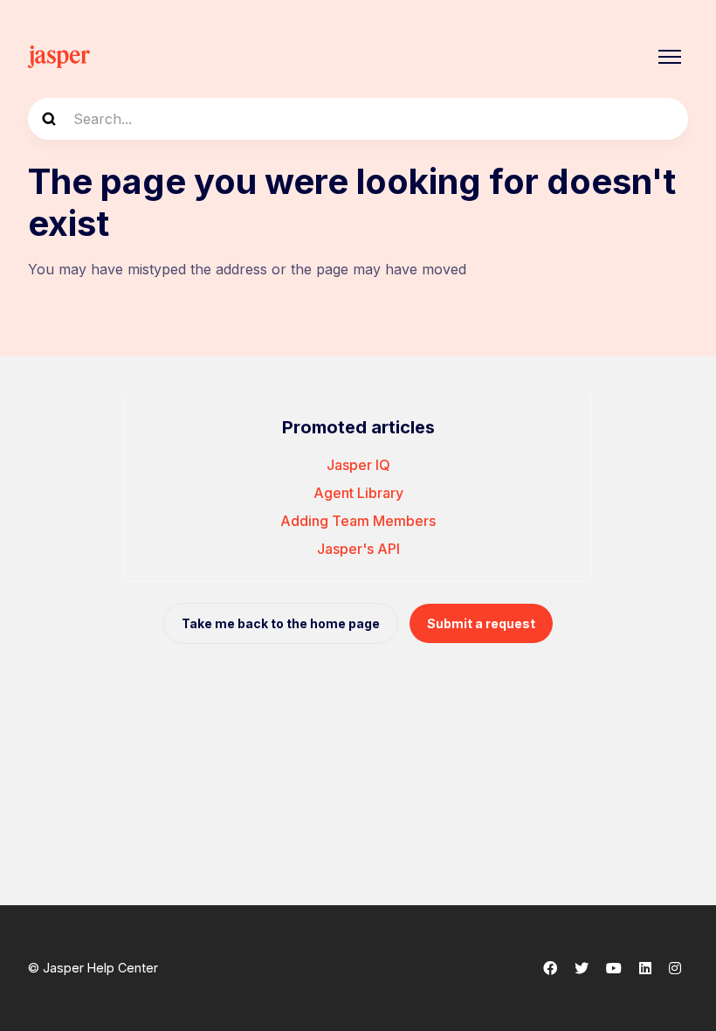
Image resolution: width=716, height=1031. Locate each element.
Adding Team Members (358, 520)
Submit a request (481, 623)
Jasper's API (358, 548)
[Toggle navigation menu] (669, 57)
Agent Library (358, 493)
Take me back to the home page (281, 623)
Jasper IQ (358, 465)
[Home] (59, 56)
